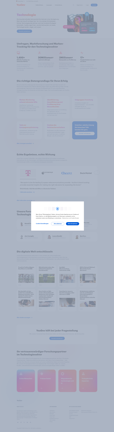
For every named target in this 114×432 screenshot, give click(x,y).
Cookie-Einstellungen (42, 223)
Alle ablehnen (58, 223)
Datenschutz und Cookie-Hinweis (70, 218)
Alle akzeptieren (72, 223)
